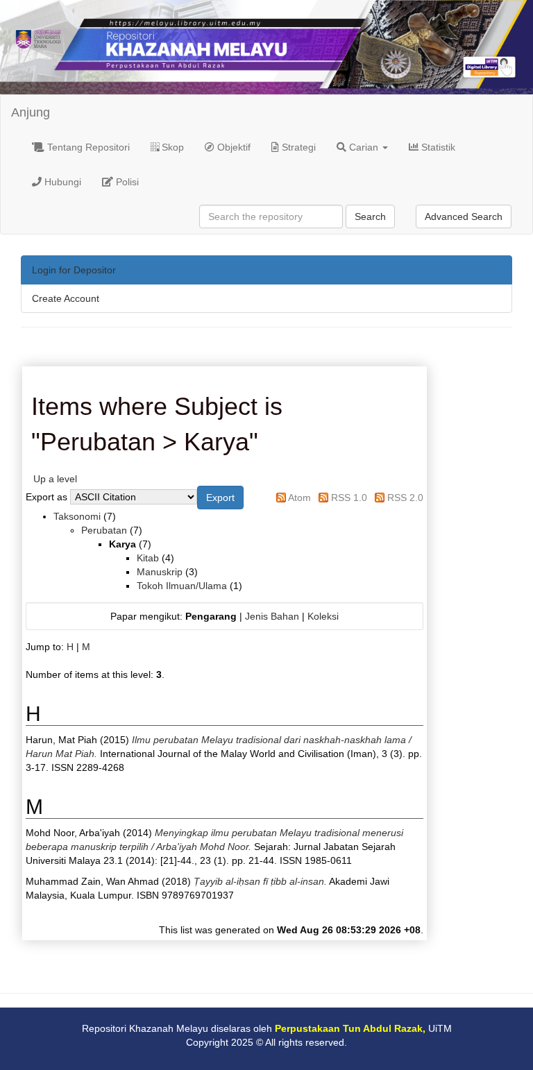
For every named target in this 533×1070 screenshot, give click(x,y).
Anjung (30, 112)
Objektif (232, 147)
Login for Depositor (74, 269)
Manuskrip (160, 571)
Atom (299, 497)
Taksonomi (77, 516)
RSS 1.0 (349, 497)
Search (370, 216)
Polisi (126, 181)
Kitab (148, 557)
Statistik (436, 147)
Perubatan (104, 530)
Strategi (297, 147)
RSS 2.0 (405, 497)
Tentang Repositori (87, 147)
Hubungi (61, 181)
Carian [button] (363, 147)
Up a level (55, 478)
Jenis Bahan (272, 616)
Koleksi (323, 616)
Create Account (65, 298)
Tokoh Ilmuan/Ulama (182, 585)
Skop (171, 147)
